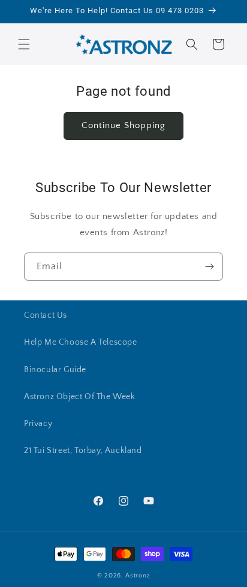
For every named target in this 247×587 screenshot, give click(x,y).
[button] (24, 44)
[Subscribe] (209, 267)
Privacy (38, 423)
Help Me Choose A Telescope (80, 342)
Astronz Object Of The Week (79, 397)
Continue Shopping (123, 125)
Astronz (137, 575)
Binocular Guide (55, 370)
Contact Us (45, 315)
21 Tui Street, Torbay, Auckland (83, 450)
